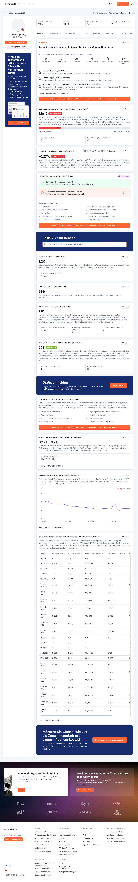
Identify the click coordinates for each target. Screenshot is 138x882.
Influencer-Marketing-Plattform (47, 777)
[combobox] (86, 244)
